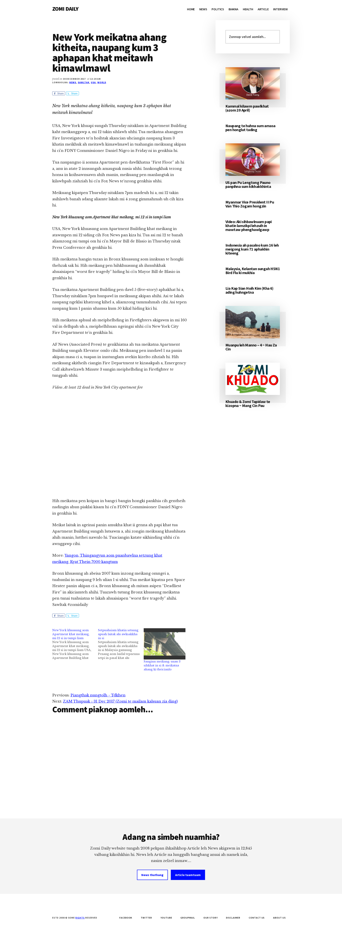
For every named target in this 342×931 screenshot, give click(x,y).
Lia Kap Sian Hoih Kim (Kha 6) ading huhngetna (249, 290)
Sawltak (83, 82)
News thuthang (152, 875)
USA (93, 82)
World (101, 82)
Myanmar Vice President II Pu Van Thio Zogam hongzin (249, 204)
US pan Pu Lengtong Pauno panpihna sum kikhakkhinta (248, 184)
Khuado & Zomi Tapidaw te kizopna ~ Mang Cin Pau (247, 403)
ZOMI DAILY (65, 8)
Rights (80, 917)
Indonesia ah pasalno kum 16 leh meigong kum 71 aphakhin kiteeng (252, 249)
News (72, 82)
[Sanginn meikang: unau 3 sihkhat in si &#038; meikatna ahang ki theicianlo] (164, 643)
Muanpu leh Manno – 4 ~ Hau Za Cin (251, 347)
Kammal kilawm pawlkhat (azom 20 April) (247, 108)
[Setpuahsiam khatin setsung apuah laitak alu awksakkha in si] (121, 644)
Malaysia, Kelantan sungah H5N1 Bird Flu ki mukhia (252, 270)
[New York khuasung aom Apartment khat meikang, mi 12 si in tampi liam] (75, 644)
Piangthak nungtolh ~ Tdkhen (97, 695)
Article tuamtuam (188, 875)
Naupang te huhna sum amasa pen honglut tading (250, 127)
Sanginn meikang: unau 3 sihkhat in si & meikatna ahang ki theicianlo (162, 665)
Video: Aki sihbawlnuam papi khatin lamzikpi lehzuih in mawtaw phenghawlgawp (248, 225)
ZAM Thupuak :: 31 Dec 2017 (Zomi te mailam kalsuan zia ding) (120, 701)
